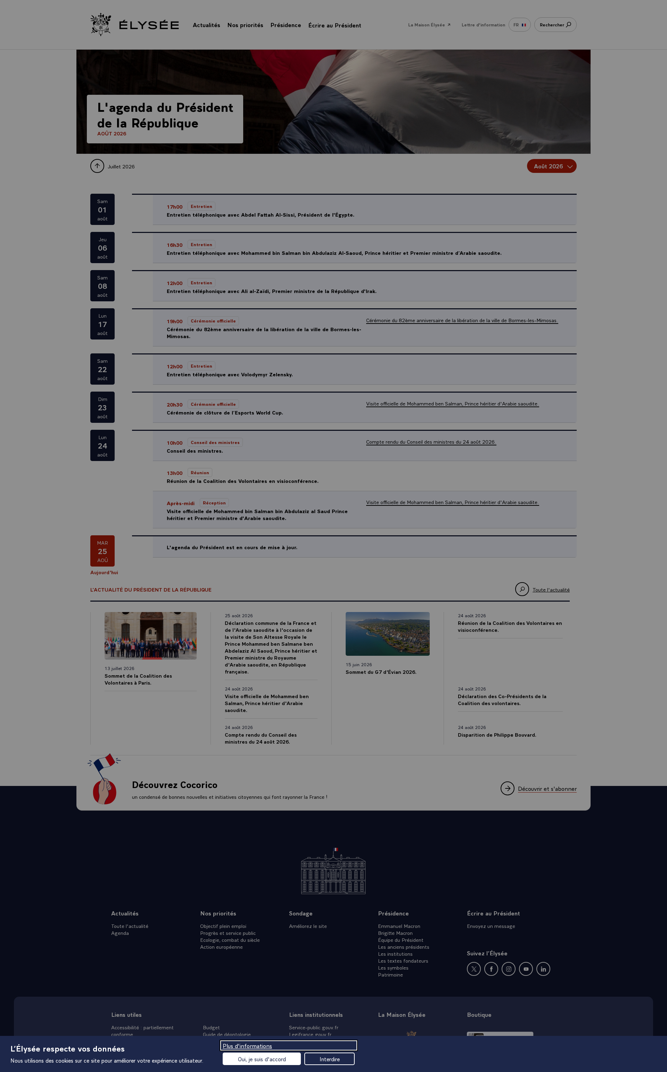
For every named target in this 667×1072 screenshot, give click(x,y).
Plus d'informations (247, 1045)
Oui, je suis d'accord (262, 1059)
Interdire (330, 1059)
